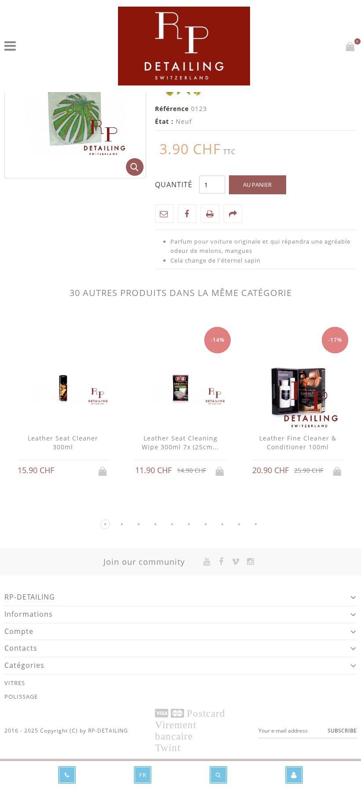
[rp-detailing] (184, 46)
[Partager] (233, 213)
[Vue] (71, 471)
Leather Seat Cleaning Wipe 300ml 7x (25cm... (180, 442)
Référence (172, 108)
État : (164, 121)
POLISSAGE (21, 696)
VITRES (14, 683)
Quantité (173, 184)
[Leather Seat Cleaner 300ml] (63, 388)
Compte (18, 631)
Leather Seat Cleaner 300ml (63, 442)
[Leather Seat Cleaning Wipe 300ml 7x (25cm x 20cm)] (180, 388)
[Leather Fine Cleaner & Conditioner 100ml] (298, 388)
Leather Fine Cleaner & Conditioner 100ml (297, 442)
